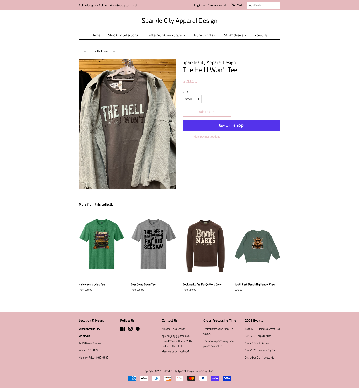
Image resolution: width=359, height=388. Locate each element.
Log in (198, 5)
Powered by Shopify (205, 371)
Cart (239, 5)
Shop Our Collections (123, 35)
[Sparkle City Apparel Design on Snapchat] (137, 330)
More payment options (207, 136)
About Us (260, 35)
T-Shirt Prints (204, 35)
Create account (217, 5)
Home (96, 35)
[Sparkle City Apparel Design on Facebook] (122, 330)
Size (185, 91)
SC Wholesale (234, 35)
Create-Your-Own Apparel (164, 35)
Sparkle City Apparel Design (180, 20)
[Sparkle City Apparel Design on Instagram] (130, 330)
